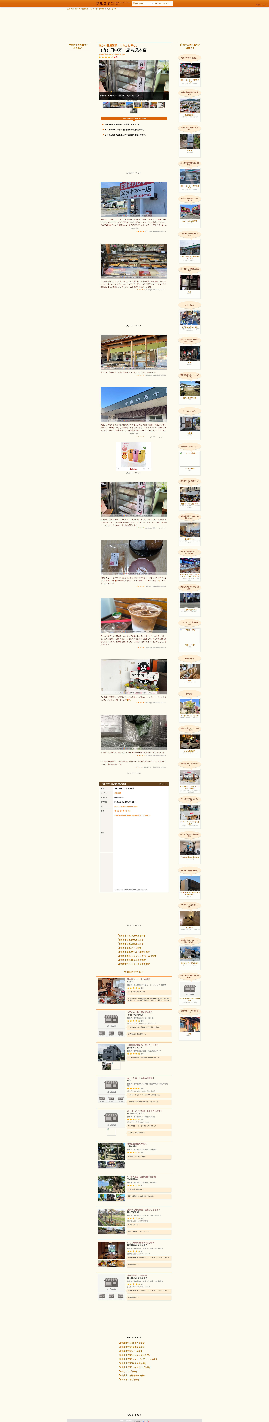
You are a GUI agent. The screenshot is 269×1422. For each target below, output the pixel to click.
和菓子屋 (121, 54)
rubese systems (126, 1421)
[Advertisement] (134, 25)
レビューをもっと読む (134, 773)
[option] (134, 81)
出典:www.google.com (159, 231)
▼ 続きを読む (134, 228)
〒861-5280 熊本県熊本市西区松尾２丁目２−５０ (132, 815)
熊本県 (101, 54)
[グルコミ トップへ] (113, 3)
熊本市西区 (109, 54)
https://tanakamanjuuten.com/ (126, 806)
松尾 (116, 54)
